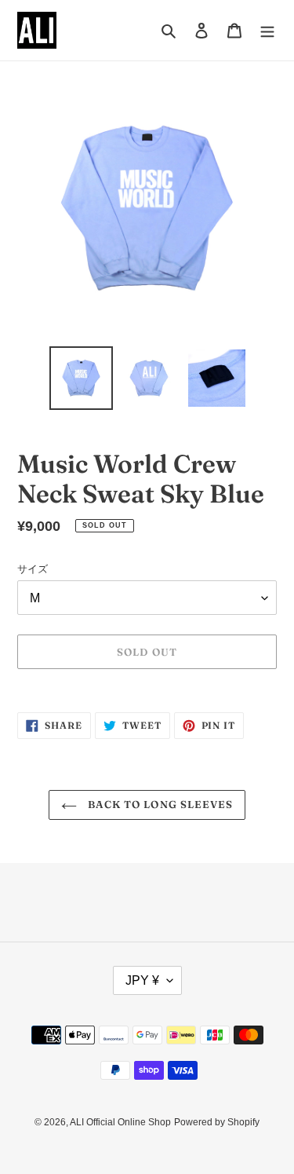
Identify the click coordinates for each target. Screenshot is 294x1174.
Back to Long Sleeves (159, 804)
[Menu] (267, 30)
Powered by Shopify (217, 1122)
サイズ (32, 569)
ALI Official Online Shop (120, 1122)
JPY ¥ (142, 980)
